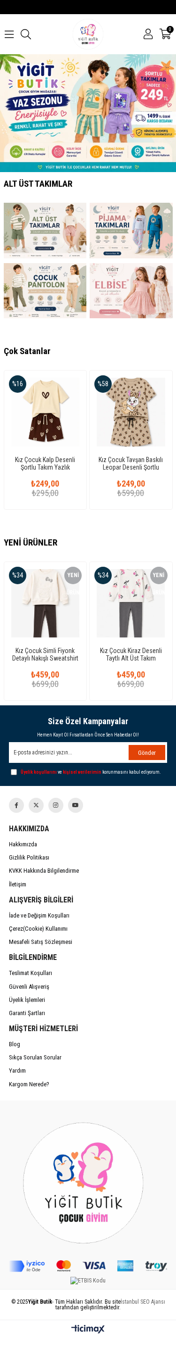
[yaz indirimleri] (88, 113)
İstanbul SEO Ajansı (143, 1302)
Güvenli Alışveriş (29, 986)
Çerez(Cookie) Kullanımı (38, 928)
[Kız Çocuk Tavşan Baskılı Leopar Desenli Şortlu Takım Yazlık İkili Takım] (131, 412)
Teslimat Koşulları (30, 972)
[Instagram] (55, 805)
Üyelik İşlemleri (27, 999)
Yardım (17, 1070)
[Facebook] (16, 805)
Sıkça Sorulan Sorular (35, 1057)
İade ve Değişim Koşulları (39, 915)
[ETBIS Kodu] (88, 1280)
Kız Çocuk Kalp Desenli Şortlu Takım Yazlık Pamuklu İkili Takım (45, 463)
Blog (14, 1044)
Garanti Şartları (27, 1013)
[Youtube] (75, 805)
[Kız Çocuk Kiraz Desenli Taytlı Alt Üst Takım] (131, 603)
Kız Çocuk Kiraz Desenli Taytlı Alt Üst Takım (131, 654)
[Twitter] (36, 805)
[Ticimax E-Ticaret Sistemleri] (88, 1330)
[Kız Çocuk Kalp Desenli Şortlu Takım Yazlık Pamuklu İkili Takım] (45, 412)
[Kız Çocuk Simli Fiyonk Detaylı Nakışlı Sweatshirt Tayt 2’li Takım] (45, 603)
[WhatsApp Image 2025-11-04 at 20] (88, 1180)
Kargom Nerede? (29, 1084)
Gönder (147, 752)
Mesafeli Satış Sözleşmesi (40, 941)
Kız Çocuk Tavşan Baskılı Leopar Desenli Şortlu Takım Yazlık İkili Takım (131, 463)
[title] (45, 230)
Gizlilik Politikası (29, 857)
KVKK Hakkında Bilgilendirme (44, 870)
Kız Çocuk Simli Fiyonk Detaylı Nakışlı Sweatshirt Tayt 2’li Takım (45, 654)
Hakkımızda (23, 844)
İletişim (17, 884)
